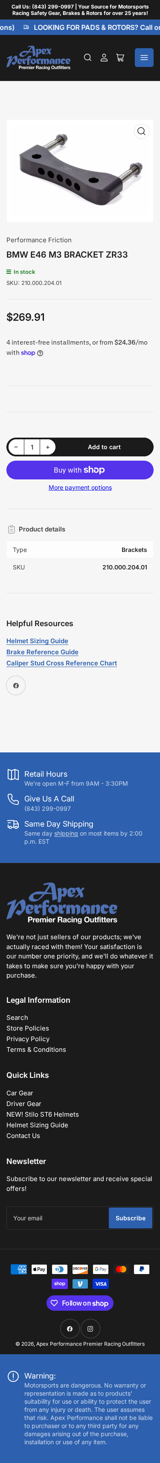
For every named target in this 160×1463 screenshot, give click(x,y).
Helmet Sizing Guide (37, 1125)
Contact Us (23, 1136)
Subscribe (130, 1218)
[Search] (88, 57)
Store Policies (27, 1028)
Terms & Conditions (36, 1049)
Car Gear (19, 1093)
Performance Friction (39, 240)
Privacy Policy (27, 1039)
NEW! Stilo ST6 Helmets (42, 1114)
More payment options (80, 487)
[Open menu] (144, 57)
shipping (66, 833)
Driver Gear (23, 1104)
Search (17, 1017)
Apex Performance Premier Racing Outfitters (90, 1344)
